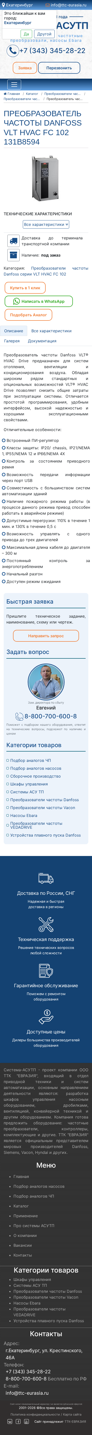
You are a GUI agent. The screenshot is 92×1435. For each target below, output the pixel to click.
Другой (44, 33)
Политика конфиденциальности (35, 1414)
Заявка (25, 67)
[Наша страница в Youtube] (26, 1421)
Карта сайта (72, 1414)
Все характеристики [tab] (51, 330)
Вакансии (22, 1245)
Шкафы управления (29, 784)
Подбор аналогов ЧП (30, 760)
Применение (25, 1215)
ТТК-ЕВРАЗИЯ (75, 1421)
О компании (25, 1235)
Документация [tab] (42, 340)
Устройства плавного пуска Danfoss (45, 835)
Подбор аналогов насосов (35, 768)
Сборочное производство (35, 776)
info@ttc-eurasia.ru (68, 4)
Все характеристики (45, 224)
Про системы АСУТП (33, 1225)
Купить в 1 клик (25, 287)
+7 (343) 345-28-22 (28, 1372)
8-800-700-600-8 (51, 716)
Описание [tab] (13, 330)
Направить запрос (46, 635)
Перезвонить (59, 67)
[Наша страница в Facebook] (18, 1421)
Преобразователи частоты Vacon (42, 807)
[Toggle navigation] (14, 84)
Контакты (22, 1255)
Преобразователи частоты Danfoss (44, 799)
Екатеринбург (19, 4)
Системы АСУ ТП (27, 791)
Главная (21, 1176)
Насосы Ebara (23, 815)
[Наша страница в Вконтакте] (10, 1421)
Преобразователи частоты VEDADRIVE (37, 825)
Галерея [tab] (12, 340)
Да (26, 33)
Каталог (21, 1205)
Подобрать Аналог (28, 314)
